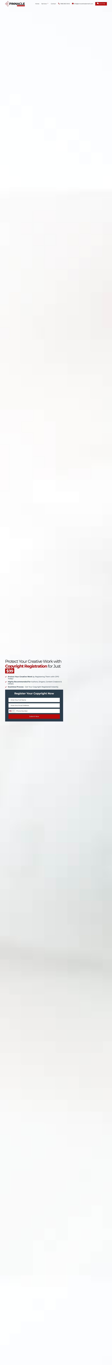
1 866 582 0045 (65, 4)
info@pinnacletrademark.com (83, 4)
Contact (53, 4)
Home (37, 4)
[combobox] (12, 711)
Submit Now (34, 716)
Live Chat (102, 4)
